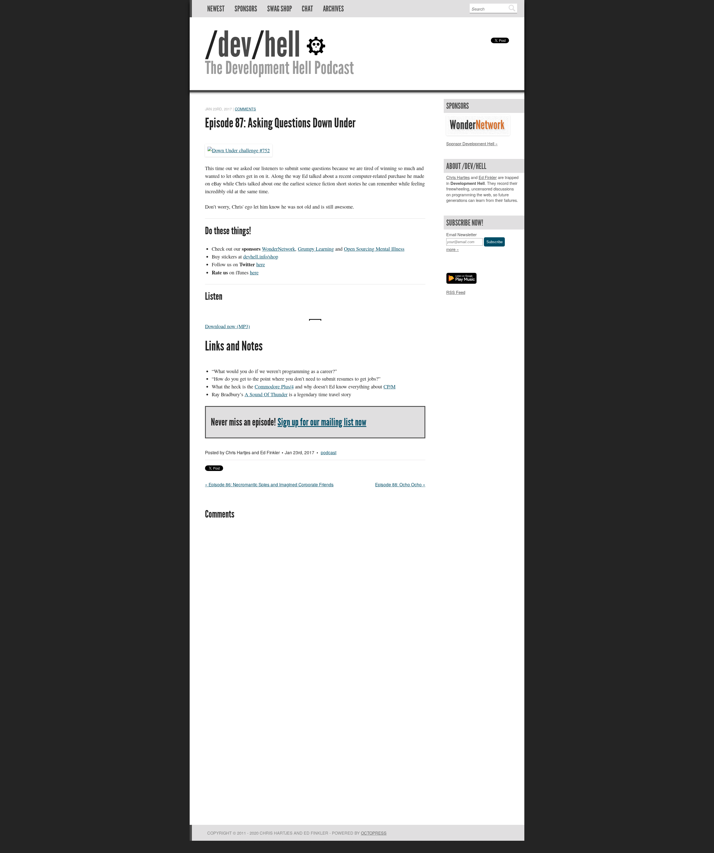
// (252, 44)
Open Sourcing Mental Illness (374, 248)
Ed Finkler (488, 177)
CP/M (389, 386)
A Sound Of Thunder (266, 394)
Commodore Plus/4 (274, 386)
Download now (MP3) (227, 326)
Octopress (374, 833)
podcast (328, 452)
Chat (307, 8)
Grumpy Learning (316, 248)
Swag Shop (279, 8)
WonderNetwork (278, 248)
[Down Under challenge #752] (238, 150)
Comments (245, 109)
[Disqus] (315, 600)
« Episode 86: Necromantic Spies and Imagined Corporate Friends (269, 484)
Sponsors (246, 8)
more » (452, 249)
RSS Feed (455, 292)
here (260, 264)
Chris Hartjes (458, 177)
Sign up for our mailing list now (322, 422)
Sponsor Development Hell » (472, 143)
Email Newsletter (461, 234)
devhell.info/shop (260, 256)
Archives (333, 8)
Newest (216, 8)
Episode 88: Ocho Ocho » (400, 484)
